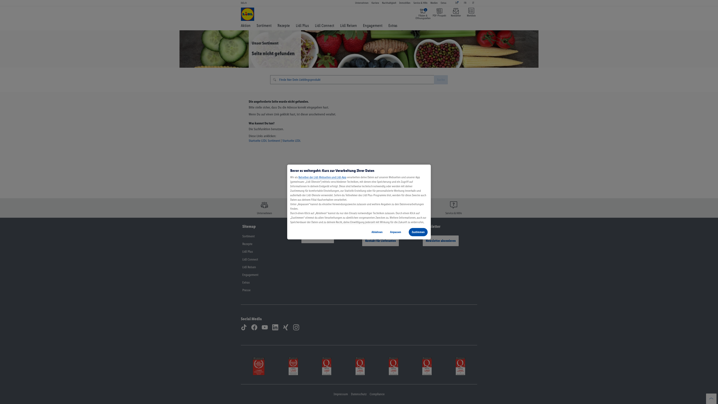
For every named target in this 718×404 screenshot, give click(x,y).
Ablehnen (377, 232)
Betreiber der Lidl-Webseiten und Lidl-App (322, 177)
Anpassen (395, 232)
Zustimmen (418, 232)
